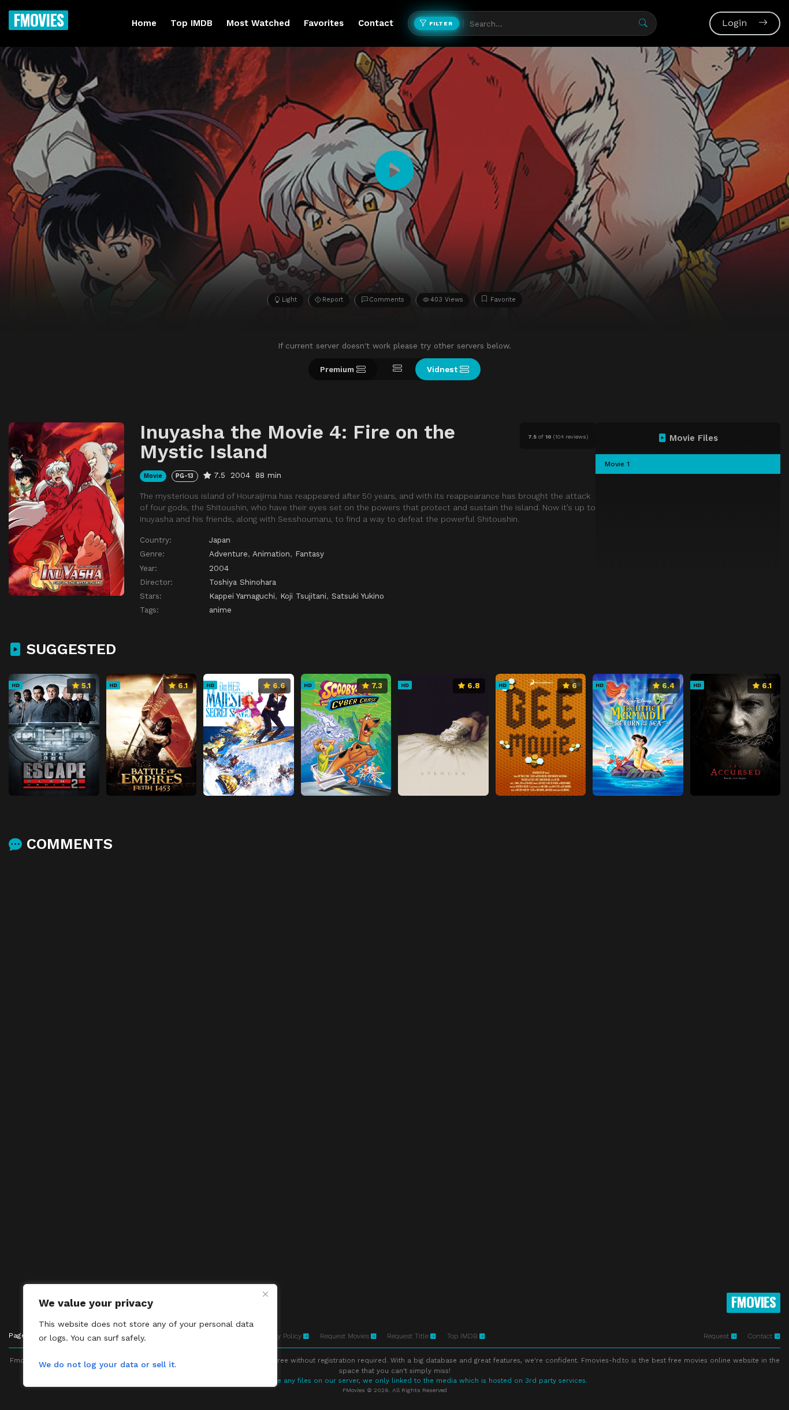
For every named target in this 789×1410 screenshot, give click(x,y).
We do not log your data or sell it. (107, 1364)
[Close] (265, 1294)
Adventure (228, 553)
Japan (219, 539)
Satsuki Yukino (358, 595)
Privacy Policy (280, 1336)
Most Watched (258, 23)
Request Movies (344, 1336)
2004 (219, 568)
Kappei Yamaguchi (242, 595)
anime (220, 609)
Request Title (408, 1336)
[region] (150, 1335)
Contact (375, 23)
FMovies (38, 19)
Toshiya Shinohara (242, 582)
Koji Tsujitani (303, 595)
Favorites (324, 23)
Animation (271, 553)
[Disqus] (394, 1013)
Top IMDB (191, 23)
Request (717, 1336)
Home (144, 23)
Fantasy (309, 553)
